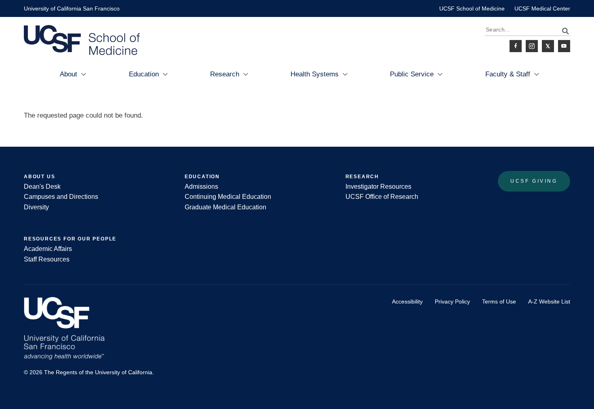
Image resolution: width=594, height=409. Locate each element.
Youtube (564, 46)
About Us (39, 176)
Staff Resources (47, 259)
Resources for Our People (70, 239)
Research (224, 74)
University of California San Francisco (72, 8)
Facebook (516, 46)
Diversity (36, 207)
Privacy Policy (452, 301)
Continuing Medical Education (228, 196)
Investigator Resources (378, 186)
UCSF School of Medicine (472, 8)
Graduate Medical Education (225, 207)
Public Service (412, 74)
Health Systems (315, 74)
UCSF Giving (534, 181)
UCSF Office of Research (381, 196)
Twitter (548, 46)
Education (144, 74)
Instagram (532, 46)
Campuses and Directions (61, 196)
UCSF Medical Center (542, 8)
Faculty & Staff (507, 74)
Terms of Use (499, 301)
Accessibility (407, 301)
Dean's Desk (42, 186)
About (68, 74)
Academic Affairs (48, 248)
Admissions (201, 186)
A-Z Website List (549, 301)
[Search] (561, 31)
